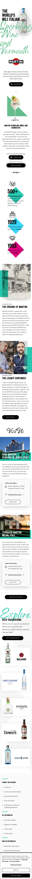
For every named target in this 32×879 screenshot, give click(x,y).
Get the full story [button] (10, 417)
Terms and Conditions (14, 861)
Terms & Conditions (10, 820)
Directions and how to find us (14, 494)
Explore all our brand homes (16, 597)
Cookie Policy (8, 829)
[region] (16, 866)
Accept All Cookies (16, 875)
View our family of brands (12, 638)
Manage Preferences (16, 864)
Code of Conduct (9, 801)
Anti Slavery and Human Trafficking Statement (11, 806)
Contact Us (7, 787)
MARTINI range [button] (17, 157)
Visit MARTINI (17, 84)
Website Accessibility (10, 824)
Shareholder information (12, 851)
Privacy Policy (8, 833)
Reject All (16, 870)
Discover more (12, 502)
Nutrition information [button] (16, 165)
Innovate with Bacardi (11, 796)
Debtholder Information (11, 846)
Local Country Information (12, 792)
